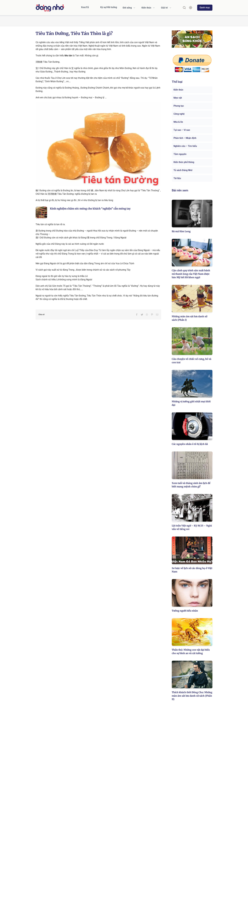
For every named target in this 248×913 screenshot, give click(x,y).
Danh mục (205, 7)
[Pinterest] (152, 314)
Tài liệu (177, 178)
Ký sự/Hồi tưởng (108, 7)
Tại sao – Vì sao (182, 130)
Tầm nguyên (180, 154)
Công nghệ (179, 114)
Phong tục (179, 105)
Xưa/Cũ (85, 7)
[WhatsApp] (147, 314)
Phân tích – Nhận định (185, 138)
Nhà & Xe (178, 122)
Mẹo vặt (178, 97)
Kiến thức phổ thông (184, 162)
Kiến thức (178, 89)
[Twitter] (142, 314)
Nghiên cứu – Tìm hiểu (185, 146)
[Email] (157, 314)
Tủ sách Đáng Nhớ (183, 170)
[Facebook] (137, 314)
